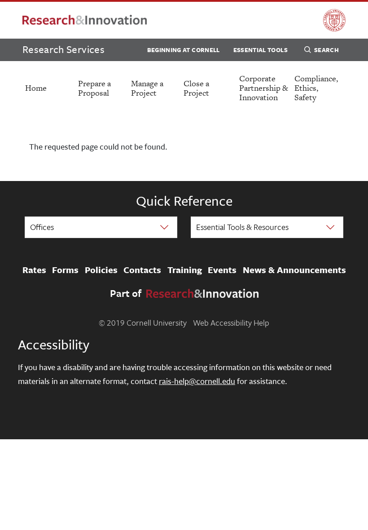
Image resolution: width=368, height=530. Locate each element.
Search (326, 49)
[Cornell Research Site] (84, 20)
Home (36, 88)
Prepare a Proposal (94, 88)
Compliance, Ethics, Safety (316, 88)
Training (184, 270)
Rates (34, 270)
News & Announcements (294, 270)
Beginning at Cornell (183, 49)
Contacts (142, 270)
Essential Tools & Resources (242, 227)
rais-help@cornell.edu (197, 381)
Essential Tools (260, 49)
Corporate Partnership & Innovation (263, 88)
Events (222, 270)
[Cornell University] (334, 20)
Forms (65, 270)
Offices (42, 227)
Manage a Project (147, 88)
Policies (101, 270)
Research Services (63, 49)
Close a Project (196, 88)
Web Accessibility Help (231, 322)
